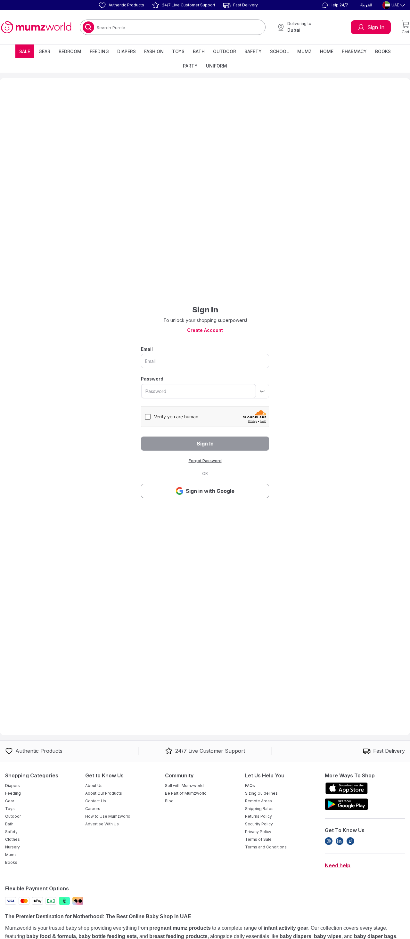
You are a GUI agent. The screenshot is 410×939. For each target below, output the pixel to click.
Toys (178, 51)
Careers (92, 808)
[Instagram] (328, 841)
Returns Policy (258, 816)
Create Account (205, 330)
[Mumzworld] (36, 27)
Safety (253, 51)
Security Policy (259, 824)
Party (190, 65)
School (279, 51)
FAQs (250, 785)
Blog (169, 801)
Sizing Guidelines (261, 793)
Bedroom (70, 51)
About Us (93, 785)
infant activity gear (286, 928)
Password (152, 378)
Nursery (12, 847)
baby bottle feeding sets (107, 936)
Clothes (12, 839)
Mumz (304, 51)
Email (147, 349)
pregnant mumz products (180, 928)
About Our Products (103, 793)
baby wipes (327, 936)
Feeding (99, 51)
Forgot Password (205, 460)
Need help (337, 865)
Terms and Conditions (266, 847)
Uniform (216, 65)
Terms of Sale (258, 839)
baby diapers (295, 936)
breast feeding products (178, 936)
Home (326, 51)
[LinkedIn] (339, 841)
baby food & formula (51, 936)
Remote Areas (258, 801)
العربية (366, 5)
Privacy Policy (258, 831)
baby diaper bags (375, 936)
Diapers (126, 51)
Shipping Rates (259, 808)
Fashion (154, 51)
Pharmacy (354, 51)
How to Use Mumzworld (107, 816)
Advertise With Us (102, 824)
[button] (334, 5)
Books (383, 51)
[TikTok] (350, 841)
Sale (24, 51)
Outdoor (224, 51)
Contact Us (95, 801)
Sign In (375, 27)
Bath (199, 51)
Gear (44, 51)
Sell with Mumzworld (184, 785)
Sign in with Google (210, 491)
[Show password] (262, 391)
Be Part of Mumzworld (186, 793)
